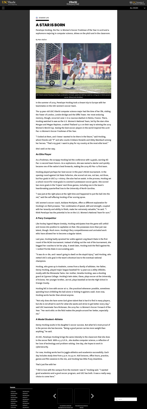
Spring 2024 (14, 397)
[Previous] (65, 396)
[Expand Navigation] (4, 8)
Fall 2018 (25, 393)
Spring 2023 (14, 401)
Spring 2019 (26, 391)
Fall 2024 (13, 395)
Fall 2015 (25, 405)
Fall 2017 (25, 397)
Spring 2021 (14, 405)
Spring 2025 (14, 393)
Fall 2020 (13, 407)
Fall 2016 (25, 401)
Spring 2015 (26, 407)
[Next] (82, 396)
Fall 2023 (13, 399)
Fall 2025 (13, 391)
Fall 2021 (13, 403)
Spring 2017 (26, 399)
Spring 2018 (26, 395)
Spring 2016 (26, 403)
